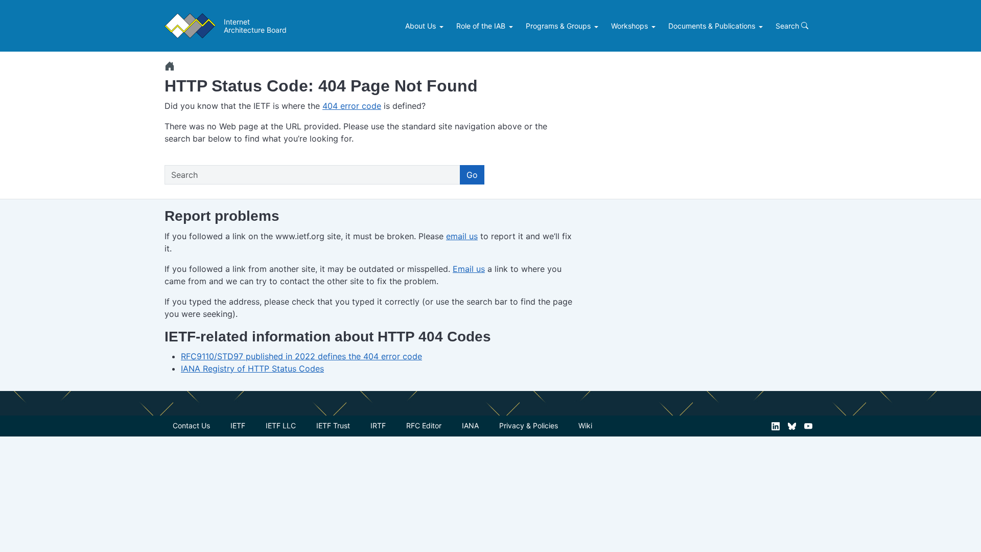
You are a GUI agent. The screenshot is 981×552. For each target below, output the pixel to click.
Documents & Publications (711, 25)
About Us (420, 25)
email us (462, 236)
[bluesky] (792, 425)
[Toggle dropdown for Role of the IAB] (512, 26)
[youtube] (808, 425)
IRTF (378, 425)
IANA (470, 425)
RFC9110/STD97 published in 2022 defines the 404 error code (301, 356)
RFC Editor (423, 425)
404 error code (351, 106)
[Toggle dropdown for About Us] (442, 26)
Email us (469, 269)
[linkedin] (776, 425)
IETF (237, 425)
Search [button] (788, 25)
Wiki (585, 425)
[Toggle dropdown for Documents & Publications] (762, 26)
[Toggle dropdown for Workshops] (654, 26)
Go (472, 175)
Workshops (629, 25)
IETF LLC (281, 425)
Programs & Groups (558, 25)
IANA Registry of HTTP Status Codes (252, 368)
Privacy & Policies (528, 425)
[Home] (170, 66)
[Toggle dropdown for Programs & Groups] (597, 26)
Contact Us (191, 425)
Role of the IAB (480, 25)
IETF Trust (333, 425)
